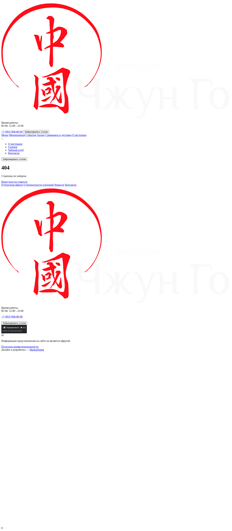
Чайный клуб (16, 150)
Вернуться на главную (14, 181)
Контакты (14, 153)
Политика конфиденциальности (20, 346)
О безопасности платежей (39, 184)
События (31, 135)
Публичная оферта (12, 184)
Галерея (12, 147)
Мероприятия (17, 135)
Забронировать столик (36, 132)
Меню (4, 135)
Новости (59, 184)
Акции (41, 135)
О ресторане (79, 135)
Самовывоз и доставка (58, 135)
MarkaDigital (37, 349)
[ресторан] (116, 116)
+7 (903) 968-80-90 (12, 131)
